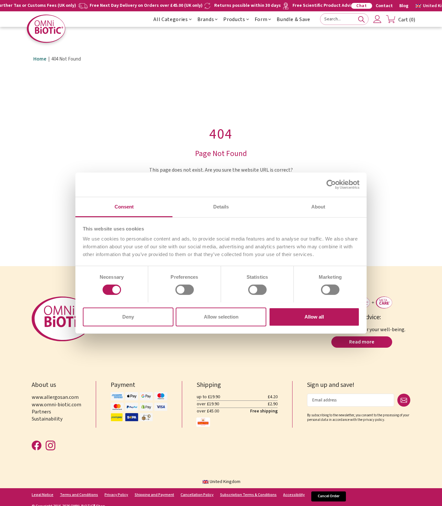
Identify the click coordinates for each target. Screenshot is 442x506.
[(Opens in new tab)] (331, 184)
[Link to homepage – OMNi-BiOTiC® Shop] (46, 29)
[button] (190, 19)
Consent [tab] (124, 206)
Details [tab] (221, 206)
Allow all (314, 316)
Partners (41, 411)
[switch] (184, 290)
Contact (384, 6)
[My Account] (377, 19)
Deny (128, 316)
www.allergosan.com (55, 397)
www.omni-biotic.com (56, 404)
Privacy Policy (116, 495)
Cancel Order (328, 496)
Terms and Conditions (79, 495)
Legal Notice (42, 495)
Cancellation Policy (197, 495)
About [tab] (318, 206)
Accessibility (294, 495)
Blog (403, 6)
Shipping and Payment (154, 495)
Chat (361, 6)
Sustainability (47, 418)
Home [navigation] (39, 59)
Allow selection (221, 316)
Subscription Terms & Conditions (248, 495)
